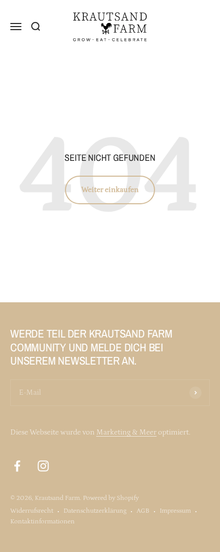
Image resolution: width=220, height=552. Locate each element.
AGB (143, 511)
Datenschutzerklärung (94, 511)
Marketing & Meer (126, 432)
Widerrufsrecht (31, 511)
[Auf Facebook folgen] (17, 466)
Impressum (175, 511)
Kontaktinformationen (42, 521)
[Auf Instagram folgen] (43, 466)
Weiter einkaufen (110, 189)
